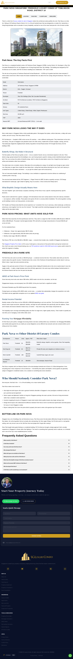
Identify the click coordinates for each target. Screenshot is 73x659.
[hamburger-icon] (49, 2)
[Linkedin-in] (50, 568)
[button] (62, 2)
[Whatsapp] (65, 568)
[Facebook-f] (8, 568)
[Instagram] (36, 568)
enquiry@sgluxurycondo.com (13, 542)
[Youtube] (22, 568)
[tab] (19, 16)
